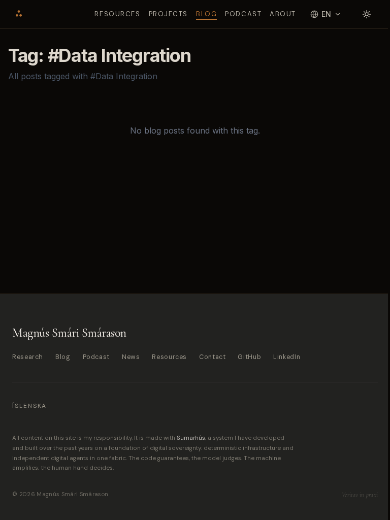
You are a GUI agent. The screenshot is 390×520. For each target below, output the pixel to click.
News (131, 357)
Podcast (243, 14)
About (283, 14)
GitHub (249, 357)
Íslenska (29, 406)
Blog (206, 14)
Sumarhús (191, 438)
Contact (212, 357)
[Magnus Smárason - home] (18, 14)
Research (27, 357)
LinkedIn (286, 357)
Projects (168, 14)
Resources (117, 14)
